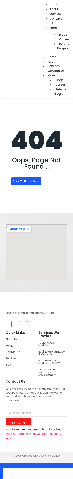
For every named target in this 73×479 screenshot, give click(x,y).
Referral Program (63, 46)
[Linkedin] (30, 324)
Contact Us (56, 21)
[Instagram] (9, 324)
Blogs (63, 35)
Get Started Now (18, 423)
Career (64, 39)
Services (11, 358)
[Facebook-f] (16, 324)
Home (9, 345)
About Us (11, 339)
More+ (54, 28)
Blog (8, 365)
